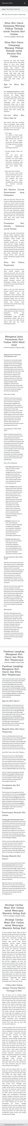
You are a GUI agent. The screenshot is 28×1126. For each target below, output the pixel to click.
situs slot (7, 819)
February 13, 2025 (20, 915)
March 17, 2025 (20, 347)
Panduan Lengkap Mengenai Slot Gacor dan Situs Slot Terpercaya (14, 656)
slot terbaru (8, 1099)
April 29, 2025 (20, 36)
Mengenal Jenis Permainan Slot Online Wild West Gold (14, 341)
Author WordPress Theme (9, 1124)
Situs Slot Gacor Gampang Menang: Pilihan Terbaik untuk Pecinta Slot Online (14, 29)
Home (3, 9)
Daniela (13, 36)
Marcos (13, 347)
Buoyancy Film (7, 3)
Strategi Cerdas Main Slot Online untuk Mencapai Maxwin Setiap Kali (14, 909)
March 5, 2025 (20, 662)
